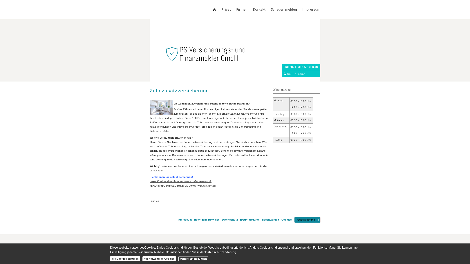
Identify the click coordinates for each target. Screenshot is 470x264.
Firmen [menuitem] (241, 9)
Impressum (185, 219)
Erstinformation (250, 219)
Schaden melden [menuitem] (284, 9)
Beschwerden (270, 219)
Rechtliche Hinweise (207, 219)
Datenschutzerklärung (220, 252)
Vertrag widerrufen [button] (306, 220)
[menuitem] (214, 9)
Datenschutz (230, 219)
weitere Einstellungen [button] (193, 258)
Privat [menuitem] (226, 9)
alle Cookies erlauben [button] (125, 258)
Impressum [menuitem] (311, 9)
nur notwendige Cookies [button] (159, 258)
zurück (155, 200)
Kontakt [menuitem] (259, 9)
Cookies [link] (286, 219)
